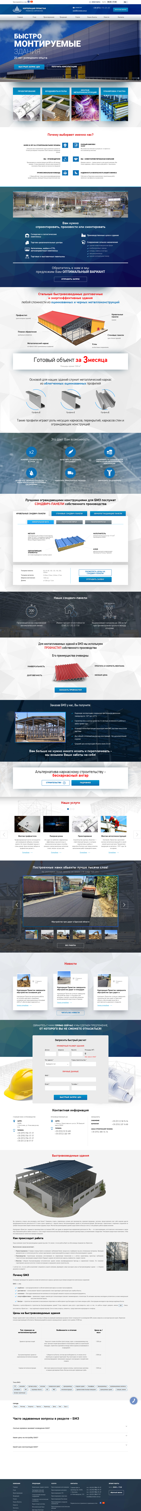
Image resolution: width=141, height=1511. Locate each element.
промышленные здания (106, 1389)
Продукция (16, 1496)
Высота (73, 1050)
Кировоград (47, 1406)
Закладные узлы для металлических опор (38, 1491)
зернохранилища (67, 1386)
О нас (14, 1490)
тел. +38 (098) (94, 1490)
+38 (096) (99, 1132)
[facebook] (29, 2)
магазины (42, 1386)
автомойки (22, 1386)
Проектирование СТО (57, 1493)
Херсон (15, 1406)
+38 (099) (25, 1133)
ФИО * (47, 1075)
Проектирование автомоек (59, 1490)
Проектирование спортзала (59, 1496)
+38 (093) (25, 1138)
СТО (15, 1386)
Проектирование (18, 1493)
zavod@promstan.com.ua (80, 11)
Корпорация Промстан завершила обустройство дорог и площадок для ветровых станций (71, 989)
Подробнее (85, 783)
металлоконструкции (66, 1389)
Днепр (54, 1406)
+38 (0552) (62, 1134)
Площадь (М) (89, 1050)
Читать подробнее (22, 1005)
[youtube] (31, 2)
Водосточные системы (38, 1504)
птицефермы (91, 1386)
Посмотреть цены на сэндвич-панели (95, 573)
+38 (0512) (25, 1141)
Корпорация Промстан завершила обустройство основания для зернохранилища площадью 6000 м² (31, 991)
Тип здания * (49, 1060)
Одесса (66, 1406)
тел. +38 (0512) (93, 1494)
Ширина (61, 1050)
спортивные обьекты (36, 1389)
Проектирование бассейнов (59, 1499)
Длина (47, 1050)
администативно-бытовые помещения (86, 1389)
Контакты (15, 1508)
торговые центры (32, 1386)
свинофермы (17, 1389)
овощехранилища (102, 1386)
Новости (15, 1505)
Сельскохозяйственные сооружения (38, 1495)
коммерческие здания (54, 1386)
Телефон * (74, 1084)
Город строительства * (79, 1060)
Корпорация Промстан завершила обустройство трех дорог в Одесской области (111, 991)
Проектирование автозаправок (60, 1487)
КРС (26, 1389)
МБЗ (54, 1389)
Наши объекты (17, 1502)
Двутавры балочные (38, 1510)
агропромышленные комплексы (118, 1386)
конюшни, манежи (121, 1389)
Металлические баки (38, 1507)
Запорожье (30, 1406)
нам (121, 1305)
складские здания (80, 1386)
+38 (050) (63, 1131)
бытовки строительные (20, 1393)
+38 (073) (101, 8)
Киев (60, 1406)
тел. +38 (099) (94, 1492)
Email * (47, 1084)
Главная (15, 1487)
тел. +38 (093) (94, 1487)
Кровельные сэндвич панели (40, 1487)
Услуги (15, 1499)
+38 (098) (25, 1135)
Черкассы (38, 1406)
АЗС (47, 1389)
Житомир (22, 1406)
